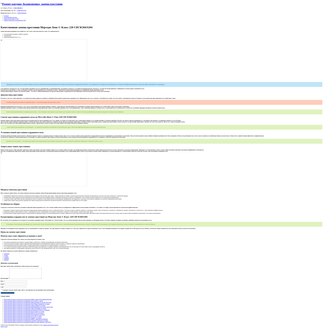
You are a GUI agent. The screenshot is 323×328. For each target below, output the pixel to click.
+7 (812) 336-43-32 (21, 13)
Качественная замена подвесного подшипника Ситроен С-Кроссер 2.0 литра (26, 320)
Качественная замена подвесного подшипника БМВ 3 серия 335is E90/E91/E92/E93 (28, 299)
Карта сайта (4, 326)
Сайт (2, 287)
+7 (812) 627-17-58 (21, 10)
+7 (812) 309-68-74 (17, 8)
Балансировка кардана (10, 17)
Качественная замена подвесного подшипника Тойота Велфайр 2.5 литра (25, 308)
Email (3, 284)
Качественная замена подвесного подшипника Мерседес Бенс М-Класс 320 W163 (27, 322)
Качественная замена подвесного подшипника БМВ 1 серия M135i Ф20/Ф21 (26, 319)
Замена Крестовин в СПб (11, 19)
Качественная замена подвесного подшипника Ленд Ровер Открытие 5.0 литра (27, 304)
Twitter (6, 255)
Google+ (6, 257)
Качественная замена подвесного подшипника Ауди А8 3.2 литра (23, 316)
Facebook (6, 253)
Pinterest (6, 260)
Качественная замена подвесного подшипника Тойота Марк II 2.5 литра (24, 305)
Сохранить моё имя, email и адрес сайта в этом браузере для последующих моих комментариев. (28, 290)
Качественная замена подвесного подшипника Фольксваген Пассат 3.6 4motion (27, 310)
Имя (2, 281)
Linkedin (6, 258)
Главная (6, 16)
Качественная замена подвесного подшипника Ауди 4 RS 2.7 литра (23, 301)
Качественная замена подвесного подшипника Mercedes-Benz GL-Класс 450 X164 (27, 302)
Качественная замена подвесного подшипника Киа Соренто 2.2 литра (24, 311)
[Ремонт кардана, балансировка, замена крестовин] (31, 3)
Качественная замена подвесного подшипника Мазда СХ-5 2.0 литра (24, 313)
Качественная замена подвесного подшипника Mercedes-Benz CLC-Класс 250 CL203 (28, 307)
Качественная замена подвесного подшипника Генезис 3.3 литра (22, 317)
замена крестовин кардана (50, 325)
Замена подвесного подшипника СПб (15, 20)
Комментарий (5, 278)
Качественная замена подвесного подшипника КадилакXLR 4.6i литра (24, 314)
